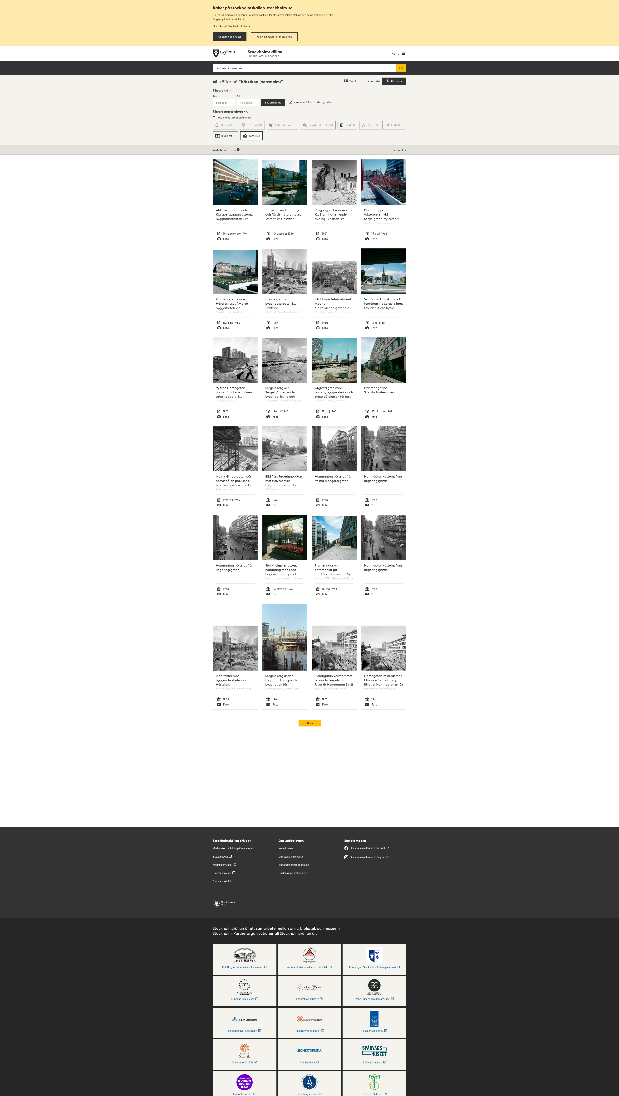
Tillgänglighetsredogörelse (294, 865)
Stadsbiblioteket (222, 873)
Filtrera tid (220, 90)
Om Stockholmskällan (291, 856)
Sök (401, 67)
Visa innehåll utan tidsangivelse (312, 102)
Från (215, 96)
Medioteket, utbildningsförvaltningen (233, 848)
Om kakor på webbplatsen (293, 873)
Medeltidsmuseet (222, 865)
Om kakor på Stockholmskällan (230, 26)
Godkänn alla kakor (229, 36)
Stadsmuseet (220, 856)
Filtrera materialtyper (229, 111)
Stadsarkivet (220, 881)
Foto (233, 150)
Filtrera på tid (273, 102)
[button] (222, 90)
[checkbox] (347, 125)
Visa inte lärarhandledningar (234, 117)
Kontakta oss (286, 848)
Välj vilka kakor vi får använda (274, 36)
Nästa (309, 723)
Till (238, 96)
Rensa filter (399, 150)
